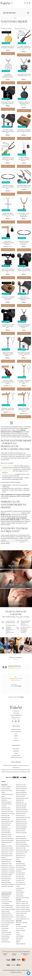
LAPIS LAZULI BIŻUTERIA (6, 934)
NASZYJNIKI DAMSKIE (20, 863)
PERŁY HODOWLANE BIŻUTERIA (7, 922)
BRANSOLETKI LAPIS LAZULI (21, 804)
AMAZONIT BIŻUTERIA (5, 941)
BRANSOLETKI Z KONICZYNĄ (21, 811)
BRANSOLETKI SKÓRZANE (21, 786)
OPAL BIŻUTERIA (4, 930)
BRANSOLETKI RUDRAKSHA (21, 794)
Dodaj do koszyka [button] (24, 54)
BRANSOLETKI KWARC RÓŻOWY (22, 798)
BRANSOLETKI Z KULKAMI (21, 821)
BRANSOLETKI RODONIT (20, 813)
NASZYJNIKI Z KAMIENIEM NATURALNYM (21, 870)
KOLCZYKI (18, 924)
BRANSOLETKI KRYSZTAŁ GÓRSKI (7, 813)
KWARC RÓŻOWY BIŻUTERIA (7, 907)
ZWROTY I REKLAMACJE (16, 731)
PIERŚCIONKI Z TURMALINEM (21, 922)
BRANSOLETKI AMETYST (6, 832)
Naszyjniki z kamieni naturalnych (13, 513)
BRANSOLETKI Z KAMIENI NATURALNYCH (6, 799)
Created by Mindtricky (14, 954)
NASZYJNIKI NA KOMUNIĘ (6, 892)
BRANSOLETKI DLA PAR (20, 836)
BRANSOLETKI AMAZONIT (21, 805)
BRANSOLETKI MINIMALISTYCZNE (22, 846)
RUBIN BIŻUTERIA (4, 926)
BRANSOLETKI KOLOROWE (21, 825)
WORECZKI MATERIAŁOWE (21, 917)
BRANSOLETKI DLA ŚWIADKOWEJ (8, 873)
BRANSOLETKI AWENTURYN (21, 792)
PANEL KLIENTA (16, 748)
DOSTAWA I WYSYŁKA (16, 729)
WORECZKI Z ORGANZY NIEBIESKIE (23, 909)
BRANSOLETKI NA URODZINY (7, 848)
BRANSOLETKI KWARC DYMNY (7, 821)
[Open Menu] (12, 3)
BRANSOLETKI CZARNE (20, 830)
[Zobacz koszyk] (29, 3)
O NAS (16, 733)
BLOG (16, 738)
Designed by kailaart (5, 954)
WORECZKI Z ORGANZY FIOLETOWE (23, 911)
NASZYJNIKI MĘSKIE (20, 867)
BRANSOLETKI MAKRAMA (21, 828)
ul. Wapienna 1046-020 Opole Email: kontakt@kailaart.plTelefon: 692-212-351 (16, 714)
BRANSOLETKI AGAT (20, 802)
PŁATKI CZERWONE (19, 936)
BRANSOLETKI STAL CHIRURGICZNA (8, 884)
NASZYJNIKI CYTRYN (20, 874)
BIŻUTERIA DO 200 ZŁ (20, 857)
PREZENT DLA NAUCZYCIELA (7, 915)
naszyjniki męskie (10, 540)
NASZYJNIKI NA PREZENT (21, 865)
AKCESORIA (18, 899)
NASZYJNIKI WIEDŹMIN (20, 878)
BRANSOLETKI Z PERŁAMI (6, 834)
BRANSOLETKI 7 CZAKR (5, 828)
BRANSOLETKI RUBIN (5, 830)
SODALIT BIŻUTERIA (20, 896)
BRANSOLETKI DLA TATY (6, 861)
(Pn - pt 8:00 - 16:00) (16, 719)
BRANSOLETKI (4, 784)
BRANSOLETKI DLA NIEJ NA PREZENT (6, 791)
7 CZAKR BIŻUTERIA (5, 903)
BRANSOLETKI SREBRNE (6, 882)
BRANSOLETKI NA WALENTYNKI (7, 850)
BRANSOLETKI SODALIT (20, 815)
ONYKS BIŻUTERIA (5, 928)
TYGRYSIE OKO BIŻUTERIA (6, 901)
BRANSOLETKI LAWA (5, 815)
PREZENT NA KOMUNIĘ (5, 913)
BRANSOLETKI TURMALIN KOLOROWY (6, 804)
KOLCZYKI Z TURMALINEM (21, 926)
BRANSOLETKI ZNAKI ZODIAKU (7, 838)
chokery (27, 541)
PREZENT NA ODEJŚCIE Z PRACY (7, 917)
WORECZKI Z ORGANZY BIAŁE (22, 901)
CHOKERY (18, 886)
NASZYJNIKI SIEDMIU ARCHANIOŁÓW (20, 889)
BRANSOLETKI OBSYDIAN (21, 807)
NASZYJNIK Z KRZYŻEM (20, 884)
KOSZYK (16, 753)
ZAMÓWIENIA (16, 751)
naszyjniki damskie (14, 541)
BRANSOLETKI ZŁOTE (5, 880)
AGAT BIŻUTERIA (4, 940)
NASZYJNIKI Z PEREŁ (20, 876)
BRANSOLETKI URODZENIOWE (7, 840)
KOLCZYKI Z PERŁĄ (20, 928)
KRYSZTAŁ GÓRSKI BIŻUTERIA (7, 905)
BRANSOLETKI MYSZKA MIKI (21, 844)
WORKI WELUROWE (20, 915)
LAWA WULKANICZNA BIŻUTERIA (7, 920)
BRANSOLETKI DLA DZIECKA (6, 865)
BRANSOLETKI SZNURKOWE (21, 827)
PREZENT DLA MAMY (5, 911)
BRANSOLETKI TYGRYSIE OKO (7, 811)
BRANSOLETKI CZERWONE (21, 832)
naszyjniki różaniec (6, 471)
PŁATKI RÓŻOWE (19, 938)
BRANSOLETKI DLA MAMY (6, 859)
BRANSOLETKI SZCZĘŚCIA (21, 784)
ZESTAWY (18, 859)
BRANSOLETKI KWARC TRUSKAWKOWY (5, 826)
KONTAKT (16, 735)
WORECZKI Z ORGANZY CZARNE (22, 907)
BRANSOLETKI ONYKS (5, 817)
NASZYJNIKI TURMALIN (20, 873)
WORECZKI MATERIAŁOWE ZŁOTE (22, 918)
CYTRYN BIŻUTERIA (5, 897)
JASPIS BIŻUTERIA (19, 894)
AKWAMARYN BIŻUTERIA (6, 932)
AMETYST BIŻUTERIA (5, 924)
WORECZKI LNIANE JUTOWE (21, 913)
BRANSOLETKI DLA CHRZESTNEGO (8, 871)
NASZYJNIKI (18, 861)
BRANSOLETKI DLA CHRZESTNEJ (7, 869)
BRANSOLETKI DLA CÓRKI (6, 863)
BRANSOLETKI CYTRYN (5, 807)
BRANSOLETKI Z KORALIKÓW (21, 823)
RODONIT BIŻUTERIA (5, 936)
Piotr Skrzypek (26, 954)
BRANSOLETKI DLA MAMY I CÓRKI (22, 850)
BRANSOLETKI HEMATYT (6, 809)
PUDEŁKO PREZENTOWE (20, 943)
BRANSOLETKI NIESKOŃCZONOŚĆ (22, 840)
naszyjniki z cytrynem (7, 469)
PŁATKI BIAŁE (18, 940)
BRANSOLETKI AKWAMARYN (21, 788)
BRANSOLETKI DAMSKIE (6, 786)
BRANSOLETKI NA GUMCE (21, 848)
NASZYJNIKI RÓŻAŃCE (20, 882)
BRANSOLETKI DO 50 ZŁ (20, 853)
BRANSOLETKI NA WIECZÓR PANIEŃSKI (6, 856)
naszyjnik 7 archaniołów (8, 474)
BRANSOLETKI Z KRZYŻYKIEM (7, 886)
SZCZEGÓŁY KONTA (16, 755)
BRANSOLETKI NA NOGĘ (6, 878)
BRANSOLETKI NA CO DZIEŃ (6, 851)
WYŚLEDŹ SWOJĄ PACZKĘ (16, 757)
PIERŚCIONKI (19, 920)
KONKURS (16, 740)
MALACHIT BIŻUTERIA (20, 892)
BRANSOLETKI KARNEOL (20, 790)
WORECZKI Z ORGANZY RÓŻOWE (22, 905)
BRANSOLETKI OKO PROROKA (22, 809)
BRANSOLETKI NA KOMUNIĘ (6, 853)
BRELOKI (17, 932)
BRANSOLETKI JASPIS (5, 819)
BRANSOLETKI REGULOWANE (21, 851)
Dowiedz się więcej (8, 53)
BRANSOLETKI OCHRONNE (6, 874)
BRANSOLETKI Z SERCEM (6, 836)
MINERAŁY (18, 941)
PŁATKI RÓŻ (18, 934)
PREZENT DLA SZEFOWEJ (6, 918)
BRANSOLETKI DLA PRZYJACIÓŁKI (8, 867)
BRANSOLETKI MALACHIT (6, 823)
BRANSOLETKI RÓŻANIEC (21, 842)
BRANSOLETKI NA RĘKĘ (5, 876)
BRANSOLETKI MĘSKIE (5, 788)
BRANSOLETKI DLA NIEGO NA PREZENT (7, 795)
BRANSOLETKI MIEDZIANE (21, 838)
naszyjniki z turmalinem (7, 466)
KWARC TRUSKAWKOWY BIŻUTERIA (8, 909)
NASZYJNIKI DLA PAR (20, 880)
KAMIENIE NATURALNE (6, 894)
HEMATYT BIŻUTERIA (5, 899)
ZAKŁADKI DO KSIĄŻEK (20, 930)
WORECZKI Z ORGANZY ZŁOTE (22, 903)
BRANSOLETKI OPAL (20, 800)
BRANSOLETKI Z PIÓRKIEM (6, 846)
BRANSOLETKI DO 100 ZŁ (21, 855)
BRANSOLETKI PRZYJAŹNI (21, 819)
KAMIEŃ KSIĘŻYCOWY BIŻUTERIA (22, 897)
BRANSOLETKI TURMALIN (6, 802)
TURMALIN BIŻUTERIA (5, 896)
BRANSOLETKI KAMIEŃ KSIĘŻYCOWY (23, 817)
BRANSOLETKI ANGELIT (20, 796)
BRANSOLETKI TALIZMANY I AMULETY (6, 843)
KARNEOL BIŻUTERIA (5, 938)
